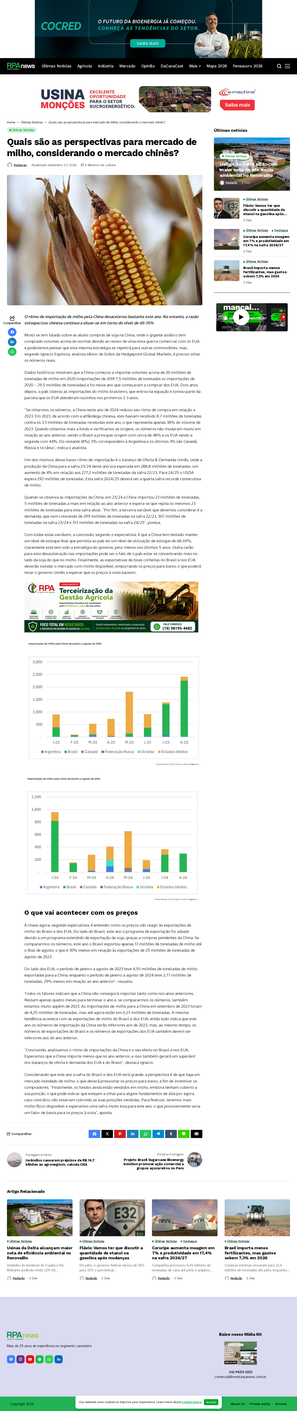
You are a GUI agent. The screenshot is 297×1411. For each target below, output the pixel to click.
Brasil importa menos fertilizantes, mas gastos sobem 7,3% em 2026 (265, 272)
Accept (211, 1402)
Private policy (260, 1404)
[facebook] (11, 1359)
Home (11, 122)
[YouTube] (30, 1359)
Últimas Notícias (32, 122)
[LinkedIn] (59, 1359)
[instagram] (20, 1359)
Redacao (20, 165)
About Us (238, 1404)
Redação (231, 182)
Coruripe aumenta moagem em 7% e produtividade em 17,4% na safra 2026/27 (266, 241)
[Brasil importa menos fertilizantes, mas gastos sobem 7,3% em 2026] (226, 270)
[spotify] (40, 1359)
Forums (281, 1404)
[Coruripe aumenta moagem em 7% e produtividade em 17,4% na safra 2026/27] (226, 239)
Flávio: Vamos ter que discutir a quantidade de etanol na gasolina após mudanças (264, 210)
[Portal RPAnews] (21, 66)
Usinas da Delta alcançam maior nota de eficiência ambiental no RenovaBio (248, 169)
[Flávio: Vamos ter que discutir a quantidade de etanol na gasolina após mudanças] (226, 208)
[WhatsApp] (49, 1359)
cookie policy (192, 1402)
